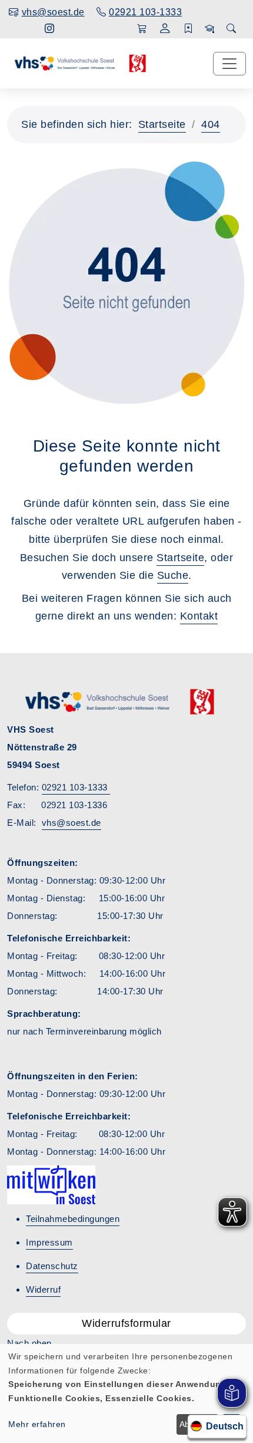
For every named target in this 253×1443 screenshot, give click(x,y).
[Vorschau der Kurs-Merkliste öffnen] (188, 29)
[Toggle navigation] (229, 63)
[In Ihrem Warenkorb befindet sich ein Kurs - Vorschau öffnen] (142, 29)
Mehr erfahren (37, 1424)
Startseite (162, 124)
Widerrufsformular (126, 1323)
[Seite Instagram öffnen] (49, 29)
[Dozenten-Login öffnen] (210, 29)
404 (210, 124)
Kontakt (199, 616)
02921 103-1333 (76, 787)
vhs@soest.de (71, 823)
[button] (165, 30)
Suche (173, 575)
